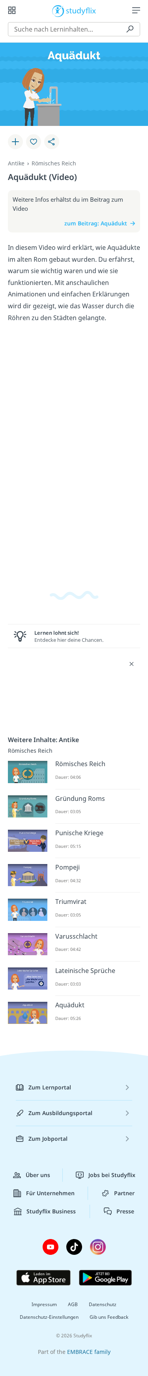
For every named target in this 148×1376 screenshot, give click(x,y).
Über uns (38, 1175)
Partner (124, 1193)
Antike (16, 163)
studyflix (81, 10)
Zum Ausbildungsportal (60, 1113)
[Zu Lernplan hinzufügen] (15, 141)
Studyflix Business (51, 1211)
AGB (73, 1304)
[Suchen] (130, 29)
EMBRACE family (89, 1351)
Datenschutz (102, 1304)
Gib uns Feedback (109, 1317)
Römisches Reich (54, 163)
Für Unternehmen (50, 1193)
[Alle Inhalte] (12, 10)
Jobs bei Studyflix (111, 1175)
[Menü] (136, 10)
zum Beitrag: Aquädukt (95, 223)
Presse (125, 1211)
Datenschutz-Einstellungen (49, 1317)
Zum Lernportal (49, 1087)
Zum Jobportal (47, 1138)
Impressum (44, 1304)
